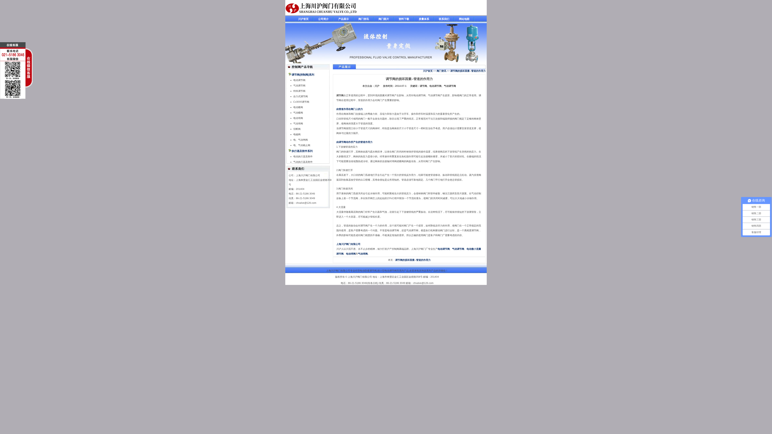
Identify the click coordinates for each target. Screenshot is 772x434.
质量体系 (424, 18)
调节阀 (340, 95)
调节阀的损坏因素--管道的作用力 (409, 79)
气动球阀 (298, 123)
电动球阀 (298, 118)
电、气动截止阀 (301, 145)
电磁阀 (297, 134)
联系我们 (444, 18)
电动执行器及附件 (303, 156)
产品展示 (343, 18)
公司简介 (323, 18)
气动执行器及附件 (303, 162)
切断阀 (297, 129)
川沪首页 (303, 18)
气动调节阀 (299, 85)
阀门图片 (384, 18)
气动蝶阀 (298, 112)
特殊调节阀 (299, 91)
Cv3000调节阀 (301, 101)
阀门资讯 (363, 18)
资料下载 (404, 18)
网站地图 (464, 18)
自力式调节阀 (300, 96)
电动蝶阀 (298, 107)
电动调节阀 (299, 80)
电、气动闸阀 (300, 139)
